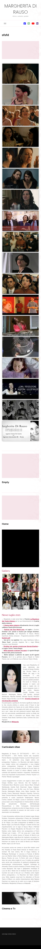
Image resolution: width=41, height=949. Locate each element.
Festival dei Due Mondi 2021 (14, 629)
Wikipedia (15, 722)
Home (5, 524)
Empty (5, 482)
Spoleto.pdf (6, 638)
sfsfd (5, 35)
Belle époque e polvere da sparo (15, 650)
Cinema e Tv (8, 908)
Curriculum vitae (11, 747)
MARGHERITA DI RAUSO (20, 9)
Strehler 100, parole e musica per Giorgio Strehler (21, 646)
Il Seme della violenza (11, 625)
